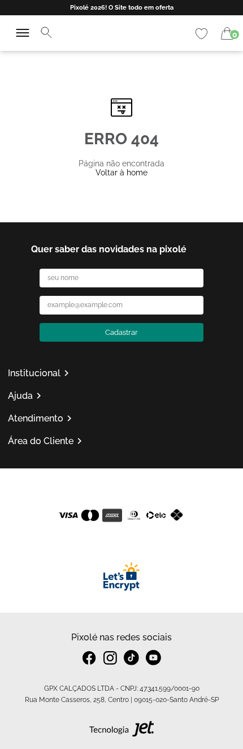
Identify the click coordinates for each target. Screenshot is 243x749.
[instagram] (110, 658)
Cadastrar (121, 332)
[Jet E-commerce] (121, 731)
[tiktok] (131, 657)
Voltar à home (121, 172)
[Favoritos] (201, 34)
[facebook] (90, 658)
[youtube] (153, 657)
